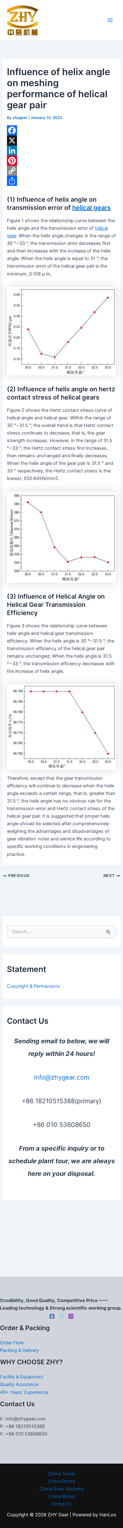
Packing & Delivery (19, 1350)
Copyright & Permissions (33, 986)
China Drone (61, 1481)
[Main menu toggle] (110, 20)
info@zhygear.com (61, 1077)
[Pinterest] (61, 161)
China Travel (61, 1474)
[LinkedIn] (61, 150)
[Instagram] (71, 1316)
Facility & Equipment (21, 1377)
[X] (61, 140)
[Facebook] (61, 130)
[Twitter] (61, 1316)
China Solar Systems (61, 1489)
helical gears (91, 207)
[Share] (61, 181)
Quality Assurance (19, 1384)
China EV (62, 1504)
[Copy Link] (61, 171)
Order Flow (12, 1343)
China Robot (61, 1496)
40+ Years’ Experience (24, 1392)
